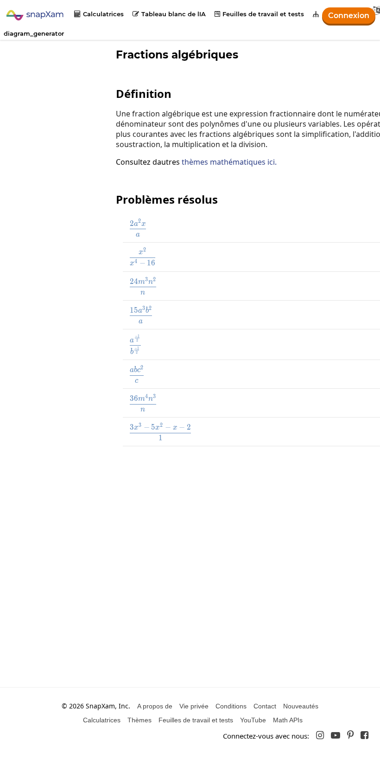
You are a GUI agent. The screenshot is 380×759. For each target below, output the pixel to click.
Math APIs (288, 720)
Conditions (231, 706)
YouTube (253, 720)
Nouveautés (300, 706)
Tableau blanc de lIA (169, 14)
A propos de (154, 706)
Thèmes (139, 720)
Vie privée (194, 706)
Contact (264, 706)
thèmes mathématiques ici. (229, 162)
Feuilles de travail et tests (259, 14)
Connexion (348, 15)
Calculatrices (99, 14)
